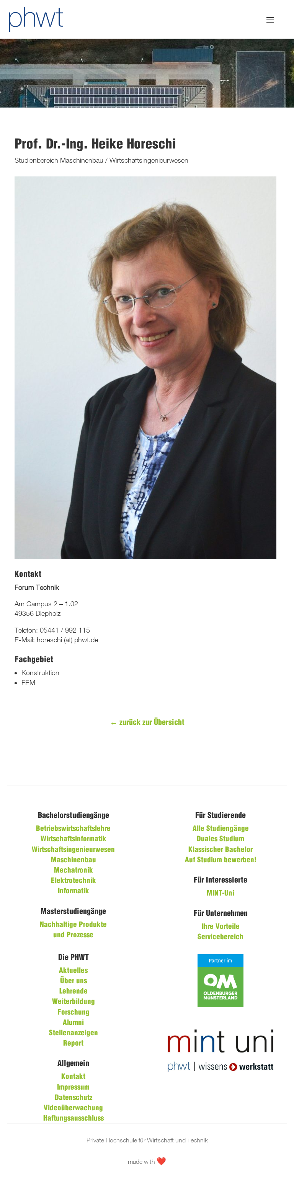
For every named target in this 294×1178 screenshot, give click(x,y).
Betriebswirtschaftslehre (73, 829)
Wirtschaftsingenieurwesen (73, 850)
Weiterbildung (73, 1002)
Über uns (73, 981)
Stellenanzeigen (73, 1033)
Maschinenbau (73, 860)
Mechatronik (73, 870)
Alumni (73, 1023)
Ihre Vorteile (221, 926)
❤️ (161, 1161)
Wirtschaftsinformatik (73, 839)
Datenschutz (73, 1098)
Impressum (73, 1087)
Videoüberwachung (73, 1108)
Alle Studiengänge (221, 829)
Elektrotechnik (73, 881)
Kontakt (73, 1077)
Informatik (73, 891)
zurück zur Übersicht (147, 722)
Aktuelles (73, 971)
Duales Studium (220, 839)
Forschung (73, 1012)
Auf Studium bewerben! (220, 860)
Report (73, 1043)
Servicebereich (220, 937)
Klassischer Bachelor (220, 850)
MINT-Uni (220, 893)
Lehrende (73, 991)
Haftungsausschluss (73, 1118)
